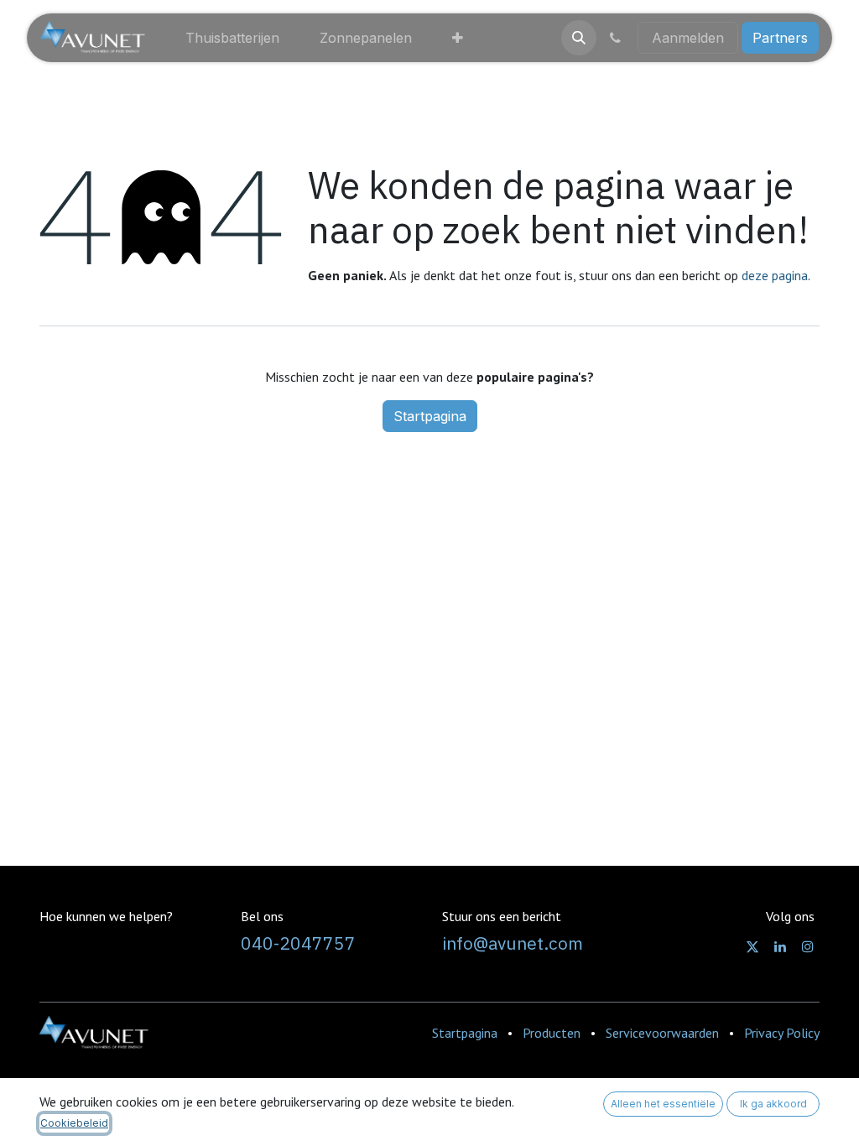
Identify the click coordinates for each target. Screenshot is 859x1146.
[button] (578, 37)
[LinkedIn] (780, 946)
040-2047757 (298, 943)
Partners (780, 37)
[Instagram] (808, 946)
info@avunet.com (512, 943)
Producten (551, 1032)
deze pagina (775, 275)
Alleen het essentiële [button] (663, 1103)
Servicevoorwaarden (662, 1032)
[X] (752, 946)
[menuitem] (232, 38)
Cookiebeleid (74, 1123)
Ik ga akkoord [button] (773, 1103)
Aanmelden (688, 37)
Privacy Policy (782, 1032)
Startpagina (429, 416)
